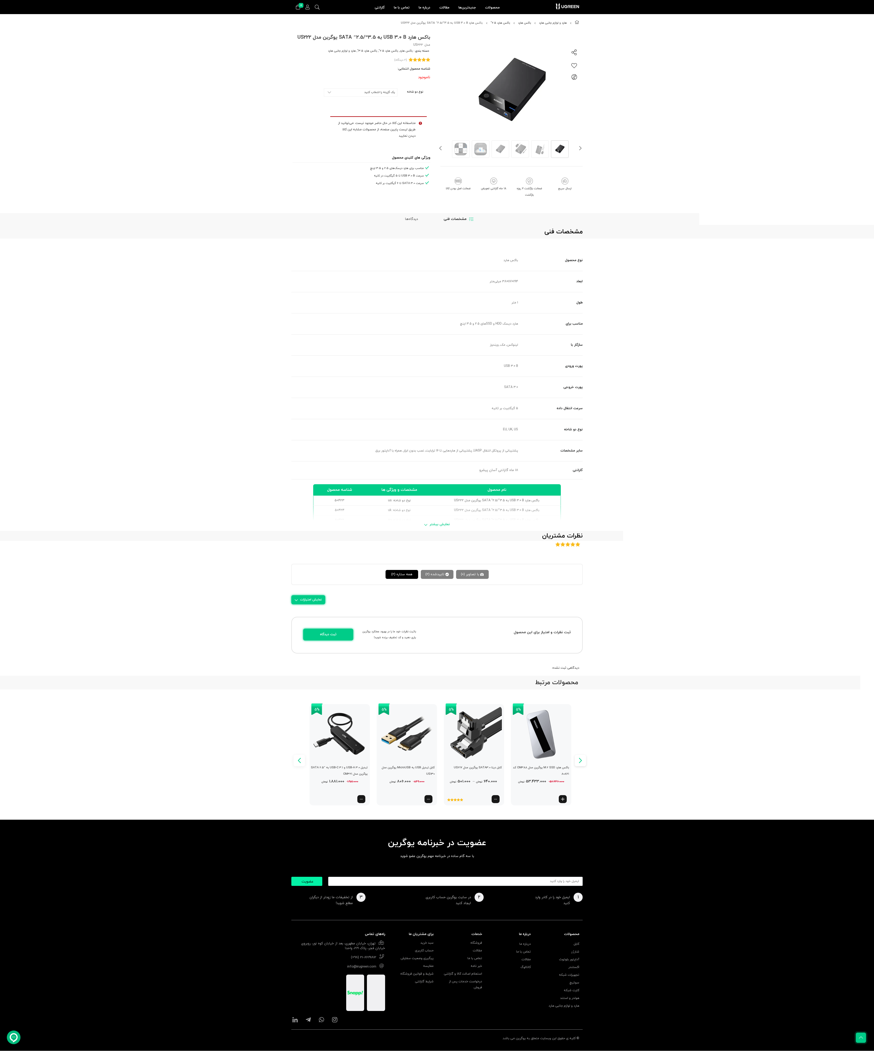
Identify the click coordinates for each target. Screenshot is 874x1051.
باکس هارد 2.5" (500, 23)
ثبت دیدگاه (328, 634)
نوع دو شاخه (415, 92)
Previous (440, 149)
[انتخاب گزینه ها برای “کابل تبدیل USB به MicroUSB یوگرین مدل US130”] (428, 799)
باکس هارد (524, 23)
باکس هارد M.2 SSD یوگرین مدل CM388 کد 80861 (541, 771)
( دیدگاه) (400, 60)
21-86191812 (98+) (363, 957)
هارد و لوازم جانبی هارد (553, 23)
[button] (563, 799)
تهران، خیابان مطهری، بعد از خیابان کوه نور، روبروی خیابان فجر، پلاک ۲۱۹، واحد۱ (343, 946)
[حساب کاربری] (307, 7)
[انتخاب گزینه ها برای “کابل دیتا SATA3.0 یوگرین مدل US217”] (496, 799)
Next (580, 149)
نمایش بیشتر (439, 524)
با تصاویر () (470, 574)
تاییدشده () (434, 574)
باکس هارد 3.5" (367, 51)
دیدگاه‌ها (411, 219)
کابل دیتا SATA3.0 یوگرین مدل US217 (478, 768)
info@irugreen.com (361, 966)
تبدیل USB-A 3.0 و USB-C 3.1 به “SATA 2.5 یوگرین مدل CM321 (339, 771)
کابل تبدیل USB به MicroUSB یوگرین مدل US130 (408, 771)
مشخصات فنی (455, 219)
